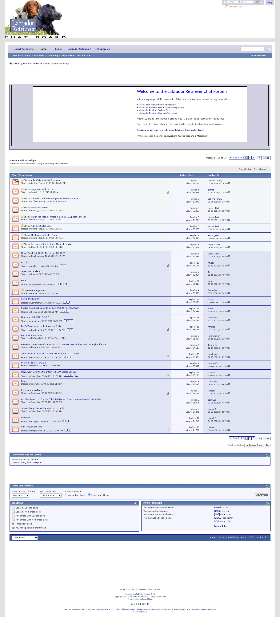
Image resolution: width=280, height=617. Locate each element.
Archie (24, 262)
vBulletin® (139, 594)
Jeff (32, 285)
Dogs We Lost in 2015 (42, 189)
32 (198, 372)
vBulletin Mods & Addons (136, 609)
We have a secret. (40, 207)
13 (198, 427)
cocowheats (36, 384)
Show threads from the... (24, 491)
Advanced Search (259, 55)
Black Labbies (37, 256)
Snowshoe (36, 376)
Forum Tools (244, 169)
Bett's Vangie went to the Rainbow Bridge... (42, 326)
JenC (29, 463)
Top (267, 445)
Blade (24, 381)
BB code (218, 507)
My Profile (67, 55)
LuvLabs (34, 366)
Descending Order (99, 495)
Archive (245, 537)
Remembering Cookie (35, 290)
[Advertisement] (140, 74)
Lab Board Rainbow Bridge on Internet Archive (54, 198)
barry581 (35, 422)
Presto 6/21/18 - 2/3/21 (33, 363)
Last (265, 158)
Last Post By (213, 175)
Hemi (23, 280)
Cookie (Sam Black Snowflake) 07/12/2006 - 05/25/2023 (50, 308)
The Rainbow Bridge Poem (44, 235)
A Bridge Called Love (41, 226)
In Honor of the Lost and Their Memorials (51, 244)
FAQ (27, 55)
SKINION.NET (143, 604)
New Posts (18, 55)
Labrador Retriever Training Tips (155, 110)
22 (198, 281)
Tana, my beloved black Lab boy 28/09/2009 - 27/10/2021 (50, 353)
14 (198, 299)
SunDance (35, 393)
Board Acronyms (24, 49)
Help (269, 2)
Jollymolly (35, 303)
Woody (34, 192)
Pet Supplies (102, 49)
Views (191, 175)
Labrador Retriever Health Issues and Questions (162, 108)
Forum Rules (38, 55)
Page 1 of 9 (238, 157)
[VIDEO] (218, 518)
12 (198, 263)
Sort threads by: (48, 491)
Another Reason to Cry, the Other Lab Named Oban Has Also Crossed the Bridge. (61, 399)
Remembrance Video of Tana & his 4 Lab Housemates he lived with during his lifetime (63, 344)
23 (198, 354)
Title (14, 175)
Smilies (217, 511)
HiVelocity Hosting (208, 609)
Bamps (34, 274)
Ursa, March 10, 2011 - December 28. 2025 (43, 253)
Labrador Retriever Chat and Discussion (158, 113)
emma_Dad (36, 211)
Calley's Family (38, 183)
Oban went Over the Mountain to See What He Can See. (49, 372)
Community (52, 55)
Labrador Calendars (79, 49)
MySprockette (37, 338)
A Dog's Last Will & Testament (46, 180)
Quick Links (82, 55)
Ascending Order (77, 495)
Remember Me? (235, 7)
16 (198, 327)
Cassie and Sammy (30, 299)
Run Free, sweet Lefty (31, 427)
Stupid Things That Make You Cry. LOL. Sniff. (43, 408)
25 (198, 309)
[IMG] (217, 514)
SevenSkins (147, 599)
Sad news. (26, 417)
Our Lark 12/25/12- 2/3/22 (35, 317)
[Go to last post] (229, 184)
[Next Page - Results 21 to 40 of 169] (259, 158)
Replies (183, 175)
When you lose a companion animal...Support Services (58, 217)
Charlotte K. (36, 247)
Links (58, 49)
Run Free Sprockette (31, 335)
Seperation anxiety (30, 271)
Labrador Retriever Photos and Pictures (158, 105)
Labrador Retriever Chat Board (224, 537)
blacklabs (35, 347)
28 (198, 318)
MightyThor (36, 431)
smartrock (36, 321)
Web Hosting (256, 537)
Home (43, 49)
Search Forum (260, 169)
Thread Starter (25, 175)
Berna (34, 294)
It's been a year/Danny (32, 390)
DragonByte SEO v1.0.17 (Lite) (111, 609)
